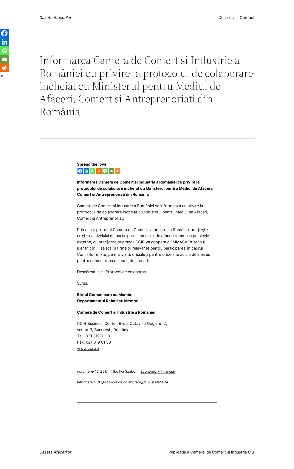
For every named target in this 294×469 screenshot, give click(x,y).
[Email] (111, 171)
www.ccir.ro (88, 348)
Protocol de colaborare (126, 272)
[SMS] (105, 171)
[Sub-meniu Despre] (233, 18)
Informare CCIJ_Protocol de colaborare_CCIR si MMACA (122, 382)
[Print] (99, 171)
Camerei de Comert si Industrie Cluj (222, 452)
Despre (224, 17)
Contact (247, 17)
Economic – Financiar (158, 371)
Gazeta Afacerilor (55, 17)
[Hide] (1, 76)
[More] (117, 171)
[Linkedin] (86, 171)
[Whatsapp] (92, 171)
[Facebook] (80, 171)
